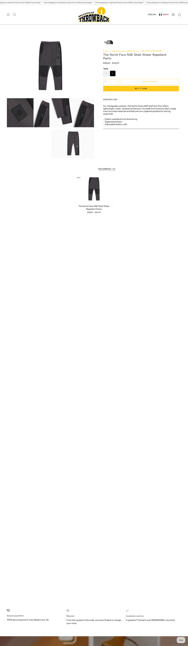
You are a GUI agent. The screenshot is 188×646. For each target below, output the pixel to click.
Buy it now (141, 88)
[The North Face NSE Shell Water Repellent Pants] (94, 189)
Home (105, 51)
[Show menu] (8, 14)
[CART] (179, 14)
